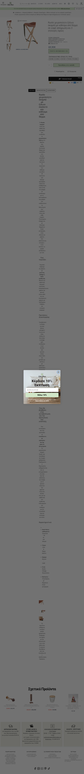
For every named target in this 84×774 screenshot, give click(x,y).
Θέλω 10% (42, 395)
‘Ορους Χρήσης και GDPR (42, 400)
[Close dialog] (58, 372)
